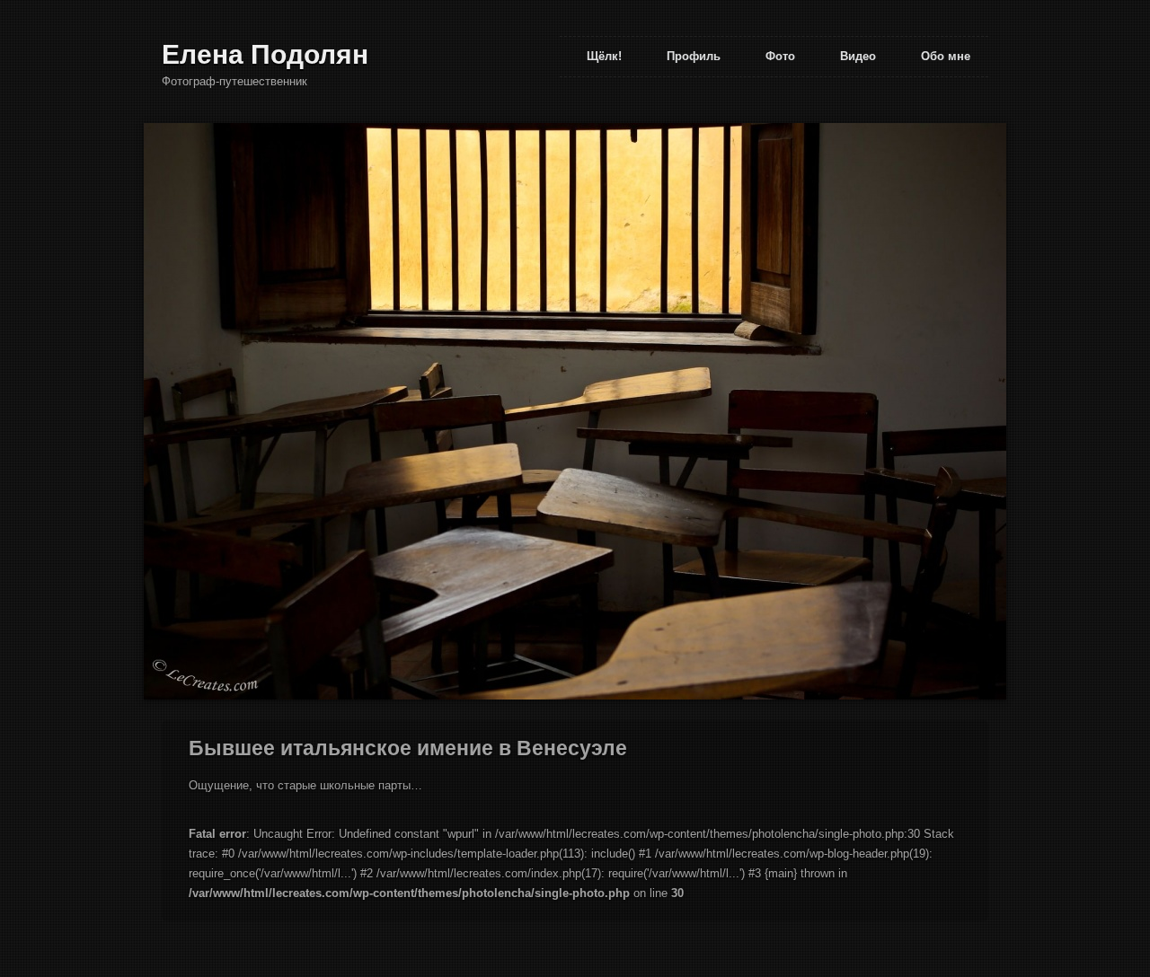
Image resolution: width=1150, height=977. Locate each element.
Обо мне (945, 56)
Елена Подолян (265, 54)
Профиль (694, 56)
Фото (780, 56)
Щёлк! (604, 56)
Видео (858, 56)
